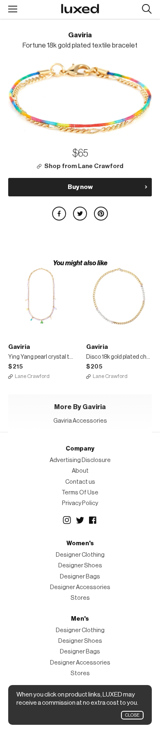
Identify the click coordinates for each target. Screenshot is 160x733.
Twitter (80, 520)
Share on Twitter (80, 214)
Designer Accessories (80, 587)
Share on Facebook (59, 214)
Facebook (93, 520)
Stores (80, 598)
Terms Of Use (80, 492)
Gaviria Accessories (80, 421)
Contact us (80, 482)
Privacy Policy (80, 503)
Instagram (67, 520)
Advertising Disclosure (80, 460)
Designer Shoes (80, 565)
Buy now (80, 187)
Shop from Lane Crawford (83, 166)
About (80, 471)
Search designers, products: (147, 9)
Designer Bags (80, 577)
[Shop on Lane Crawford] (41, 296)
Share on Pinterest (101, 214)
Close (132, 715)
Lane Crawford (32, 376)
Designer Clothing (80, 555)
